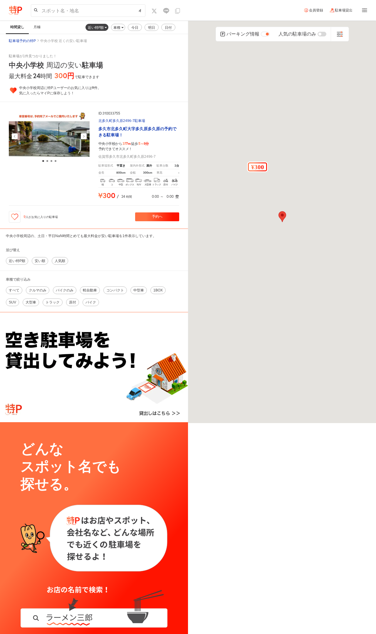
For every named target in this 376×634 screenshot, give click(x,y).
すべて (14, 290)
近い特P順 (96, 27)
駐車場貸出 (343, 10)
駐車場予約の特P (22, 41)
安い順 (40, 261)
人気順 (60, 261)
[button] (257, 167)
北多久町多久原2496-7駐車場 (121, 121)
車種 (117, 27)
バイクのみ (64, 290)
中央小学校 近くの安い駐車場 (63, 41)
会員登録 (316, 10)
